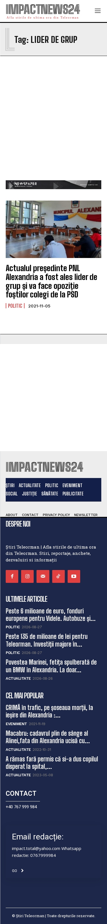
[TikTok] (58, 576)
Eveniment (16, 724)
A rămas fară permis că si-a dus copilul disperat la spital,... (52, 762)
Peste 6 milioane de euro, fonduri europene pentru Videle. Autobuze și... (51, 614)
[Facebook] (12, 576)
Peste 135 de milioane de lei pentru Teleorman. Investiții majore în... (47, 640)
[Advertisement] (53, 123)
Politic (15, 305)
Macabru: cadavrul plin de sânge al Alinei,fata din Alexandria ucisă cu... (48, 737)
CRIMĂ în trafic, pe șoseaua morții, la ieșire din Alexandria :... (49, 711)
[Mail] (43, 576)
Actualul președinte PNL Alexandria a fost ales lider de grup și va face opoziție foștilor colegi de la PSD (51, 281)
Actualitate (18, 678)
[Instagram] (27, 576)
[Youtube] (74, 576)
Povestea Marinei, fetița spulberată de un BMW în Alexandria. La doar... (51, 665)
